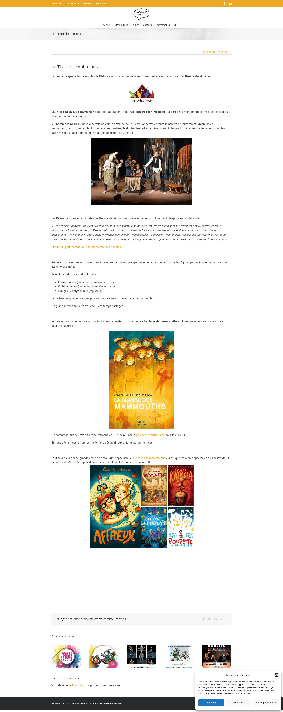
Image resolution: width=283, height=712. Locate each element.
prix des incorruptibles (150, 435)
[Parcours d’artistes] (66, 647)
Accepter (211, 702)
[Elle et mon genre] (141, 647)
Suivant (224, 51)
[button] (276, 675)
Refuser (238, 702)
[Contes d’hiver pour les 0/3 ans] (179, 647)
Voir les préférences (265, 702)
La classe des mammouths (148, 458)
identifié (77, 685)
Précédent (209, 51)
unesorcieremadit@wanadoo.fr (94, 3)
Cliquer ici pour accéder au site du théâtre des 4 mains (86, 247)
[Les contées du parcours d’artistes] (104, 647)
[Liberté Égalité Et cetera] (216, 647)
